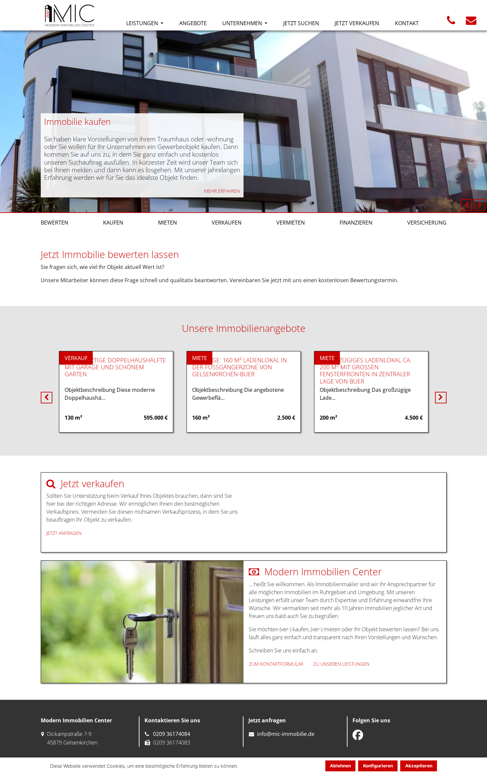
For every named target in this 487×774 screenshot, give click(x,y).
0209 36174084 (171, 734)
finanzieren (356, 222)
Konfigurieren (378, 765)
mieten (167, 222)
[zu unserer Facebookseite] (357, 735)
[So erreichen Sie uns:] (451, 22)
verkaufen (227, 222)
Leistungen (142, 23)
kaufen (113, 222)
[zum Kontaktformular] (471, 22)
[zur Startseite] (70, 15)
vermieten (290, 222)
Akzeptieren (418, 765)
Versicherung (427, 222)
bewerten (54, 222)
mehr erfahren (222, 191)
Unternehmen (242, 23)
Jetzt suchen (301, 23)
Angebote (193, 23)
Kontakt (407, 23)
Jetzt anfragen (63, 533)
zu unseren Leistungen (341, 664)
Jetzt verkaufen (357, 23)
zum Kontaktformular (276, 664)
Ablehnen (340, 765)
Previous (466, 205)
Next (479, 205)
